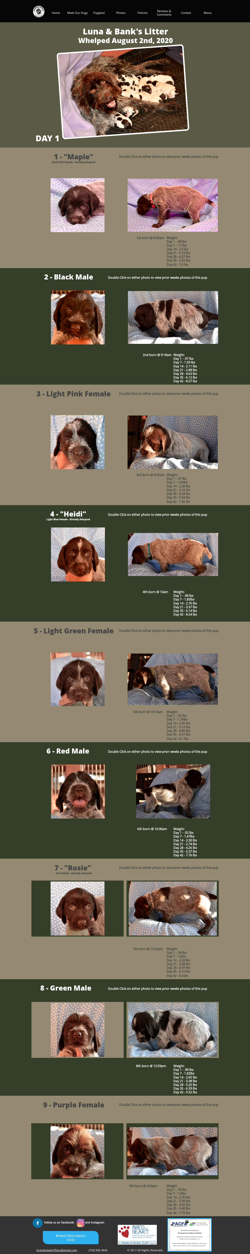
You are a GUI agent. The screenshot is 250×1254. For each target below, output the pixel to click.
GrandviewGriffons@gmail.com (57, 1250)
